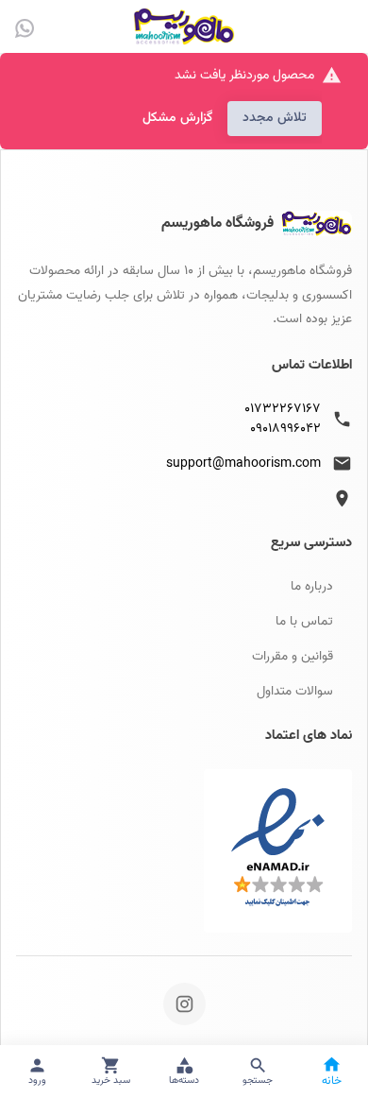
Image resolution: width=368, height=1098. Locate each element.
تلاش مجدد (275, 118)
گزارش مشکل (177, 118)
